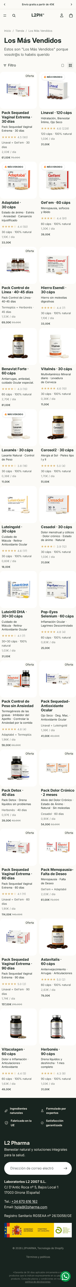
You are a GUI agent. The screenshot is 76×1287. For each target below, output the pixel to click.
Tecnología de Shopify (50, 1248)
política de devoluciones (37, 1281)
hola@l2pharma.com (31, 1207)
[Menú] (5, 15)
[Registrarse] (65, 1168)
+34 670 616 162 (24, 1201)
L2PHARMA (29, 1248)
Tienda (19, 30)
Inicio (7, 30)
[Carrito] (71, 15)
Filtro (12, 65)
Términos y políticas (38, 1256)
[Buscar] (14, 15)
